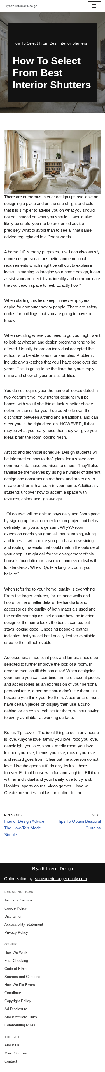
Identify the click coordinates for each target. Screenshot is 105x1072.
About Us (12, 1045)
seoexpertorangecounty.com (61, 878)
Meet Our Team (17, 1053)
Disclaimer (13, 916)
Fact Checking (16, 961)
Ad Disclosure (15, 1009)
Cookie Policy (15, 908)
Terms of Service (18, 900)
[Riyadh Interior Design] (21, 6)
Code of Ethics (16, 969)
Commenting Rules (19, 1025)
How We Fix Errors (19, 985)
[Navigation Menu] (94, 6)
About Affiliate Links (20, 1017)
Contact (10, 1061)
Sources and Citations (22, 977)
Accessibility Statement (23, 924)
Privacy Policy (16, 932)
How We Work (15, 952)
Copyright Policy (17, 1001)
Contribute (12, 993)
